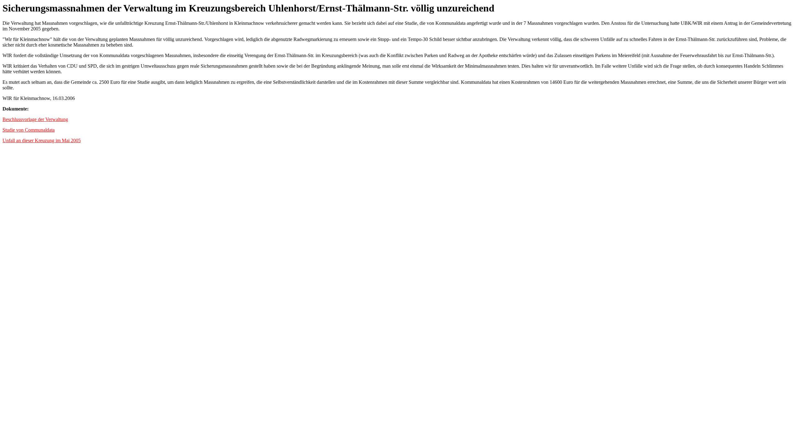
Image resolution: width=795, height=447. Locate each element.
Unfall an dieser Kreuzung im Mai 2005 (41, 140)
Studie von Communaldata (28, 130)
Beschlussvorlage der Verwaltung (35, 119)
